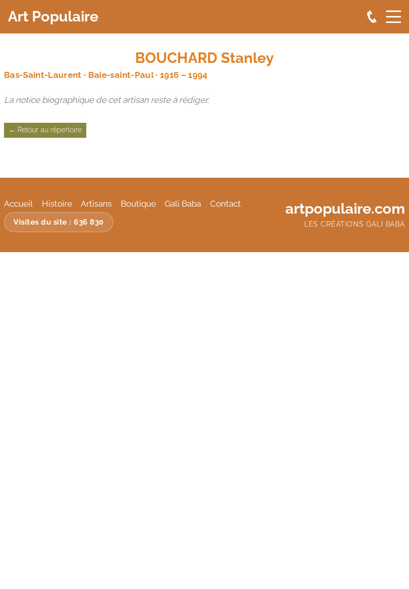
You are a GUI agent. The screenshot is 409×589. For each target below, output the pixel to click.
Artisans (96, 204)
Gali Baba (183, 204)
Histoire (57, 204)
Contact (225, 204)
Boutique (138, 204)
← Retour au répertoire (45, 130)
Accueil (18, 204)
